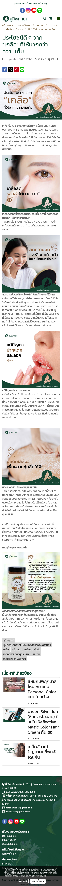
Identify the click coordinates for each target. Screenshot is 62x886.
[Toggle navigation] (58, 18)
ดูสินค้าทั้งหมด (9, 853)
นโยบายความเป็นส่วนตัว (21, 875)
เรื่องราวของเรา (9, 836)
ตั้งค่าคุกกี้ (22, 881)
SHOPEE (6, 863)
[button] (44, 18)
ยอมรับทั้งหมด (38, 881)
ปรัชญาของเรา (9, 840)
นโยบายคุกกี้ (41, 875)
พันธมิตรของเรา (10, 844)
